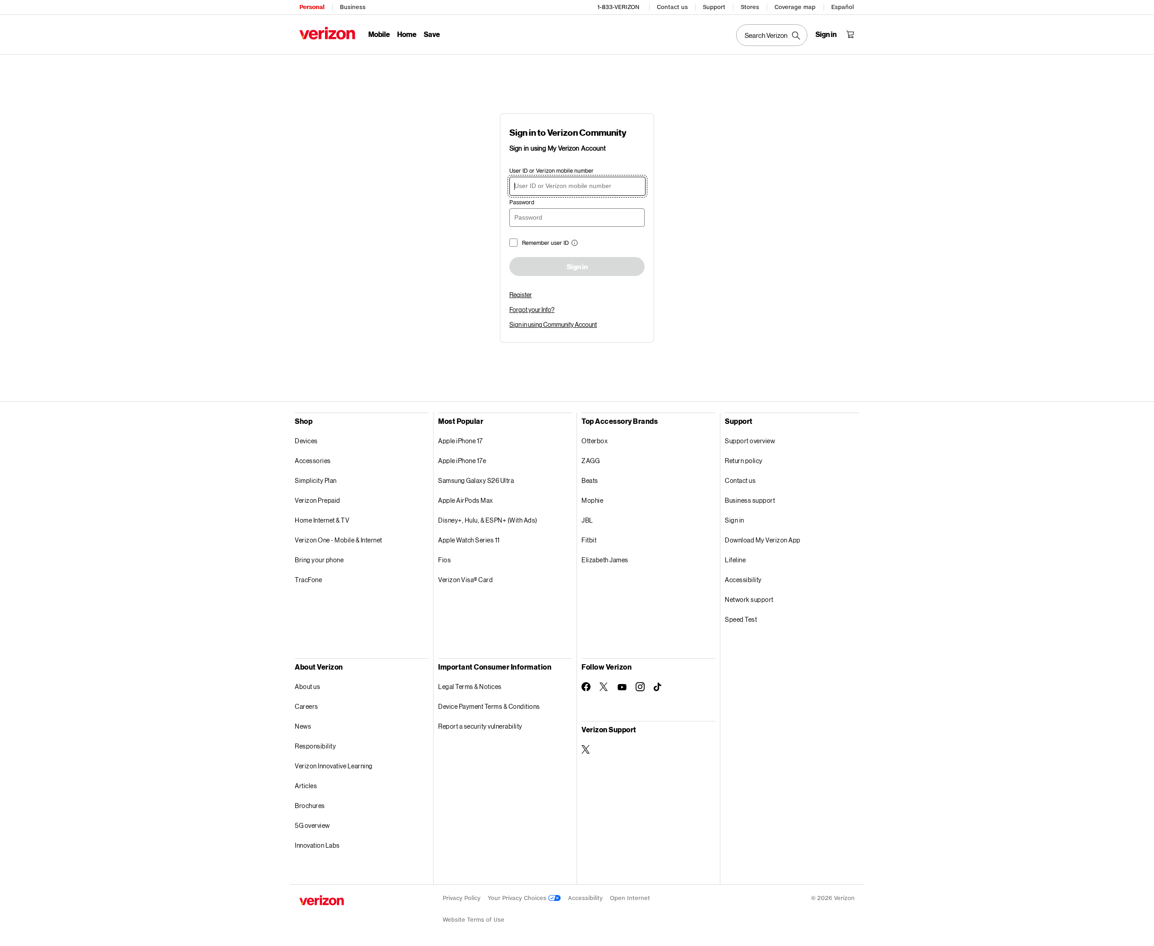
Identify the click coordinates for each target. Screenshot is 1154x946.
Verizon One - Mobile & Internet (338, 540)
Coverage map (794, 7)
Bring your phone (319, 560)
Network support (749, 599)
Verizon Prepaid (317, 500)
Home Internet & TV (322, 520)
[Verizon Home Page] (327, 33)
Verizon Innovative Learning (334, 766)
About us (307, 686)
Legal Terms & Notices (470, 686)
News (303, 726)
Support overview (750, 441)
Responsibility (315, 746)
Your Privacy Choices (518, 898)
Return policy (744, 460)
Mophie (592, 500)
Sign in (577, 266)
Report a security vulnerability (480, 726)
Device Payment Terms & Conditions (489, 706)
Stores (750, 7)
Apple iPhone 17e (462, 460)
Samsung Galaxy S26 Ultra (476, 480)
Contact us (672, 7)
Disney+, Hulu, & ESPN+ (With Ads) (487, 520)
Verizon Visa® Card (465, 579)
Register (520, 294)
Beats (590, 480)
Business (353, 7)
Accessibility (743, 579)
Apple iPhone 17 (460, 441)
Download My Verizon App (763, 540)
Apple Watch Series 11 (469, 540)
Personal (311, 7)
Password (521, 202)
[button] (573, 244)
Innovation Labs (317, 845)
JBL (587, 520)
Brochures (310, 805)
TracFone (308, 579)
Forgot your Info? (531, 309)
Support (714, 7)
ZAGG (591, 460)
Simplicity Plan (316, 480)
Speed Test (741, 619)
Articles (306, 786)
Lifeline (735, 560)
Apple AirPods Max (465, 500)
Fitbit (589, 540)
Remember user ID (545, 242)
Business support (750, 500)
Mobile (379, 34)
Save (432, 34)
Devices (306, 441)
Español (842, 7)
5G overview (312, 825)
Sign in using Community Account (553, 324)
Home (407, 34)
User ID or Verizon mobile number (551, 170)
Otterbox (595, 441)
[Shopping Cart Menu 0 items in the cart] (850, 34)
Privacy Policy (462, 898)
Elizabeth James (605, 560)
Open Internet (630, 898)
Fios (444, 560)
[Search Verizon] (771, 35)
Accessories (313, 460)
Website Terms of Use (473, 919)
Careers (306, 706)
